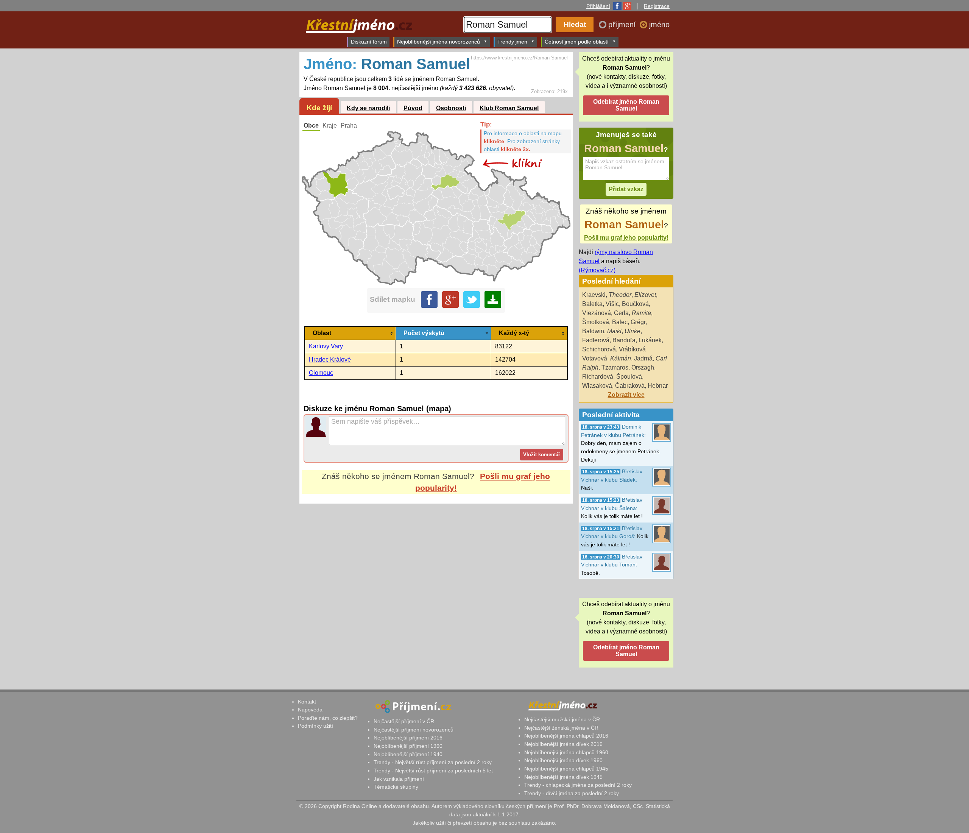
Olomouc (321, 373)
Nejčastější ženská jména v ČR (561, 728)
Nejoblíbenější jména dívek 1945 (563, 777)
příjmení (623, 24)
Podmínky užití (315, 726)
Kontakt (307, 702)
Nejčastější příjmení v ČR (404, 721)
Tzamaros (614, 367)
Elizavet (645, 295)
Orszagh (642, 367)
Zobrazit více (626, 395)
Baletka (592, 304)
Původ (412, 108)
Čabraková (630, 385)
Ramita (641, 313)
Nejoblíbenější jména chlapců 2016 (566, 736)
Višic (612, 304)
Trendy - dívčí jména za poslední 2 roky (571, 793)
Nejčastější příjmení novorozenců (413, 730)
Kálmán (620, 358)
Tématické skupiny (396, 787)
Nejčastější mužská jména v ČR (562, 719)
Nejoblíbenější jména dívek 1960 (563, 760)
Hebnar (658, 385)
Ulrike (632, 331)
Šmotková (595, 322)
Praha (349, 125)
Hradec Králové (330, 359)
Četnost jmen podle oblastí (577, 42)
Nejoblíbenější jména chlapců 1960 (566, 752)
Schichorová (599, 349)
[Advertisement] (436, 575)
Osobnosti (451, 108)
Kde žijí (319, 108)
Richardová (597, 376)
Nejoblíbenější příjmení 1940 (408, 754)
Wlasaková (597, 385)
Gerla (621, 313)
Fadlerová (595, 340)
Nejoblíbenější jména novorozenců (438, 42)
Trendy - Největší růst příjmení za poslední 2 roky (433, 762)
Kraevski (594, 295)
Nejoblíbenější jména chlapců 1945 (566, 769)
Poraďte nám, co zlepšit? (328, 718)
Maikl (614, 331)
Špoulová (629, 376)
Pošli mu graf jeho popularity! (626, 237)
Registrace (657, 6)
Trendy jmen (512, 42)
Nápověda (310, 710)
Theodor (620, 295)
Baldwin (593, 331)
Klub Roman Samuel (509, 108)
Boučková (635, 304)
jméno (659, 24)
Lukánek (650, 340)
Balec (620, 322)
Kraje (329, 125)
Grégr (638, 322)
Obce (311, 125)
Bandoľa (624, 340)
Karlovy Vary (326, 346)
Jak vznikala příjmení (399, 779)
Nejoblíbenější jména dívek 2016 (563, 744)
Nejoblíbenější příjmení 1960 (408, 746)
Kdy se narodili (368, 108)
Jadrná (643, 358)
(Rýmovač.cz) (597, 270)
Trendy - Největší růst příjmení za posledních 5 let (433, 770)
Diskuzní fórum (369, 42)
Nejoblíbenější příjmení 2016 (408, 738)
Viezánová (596, 313)
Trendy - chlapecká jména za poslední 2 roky (578, 785)
